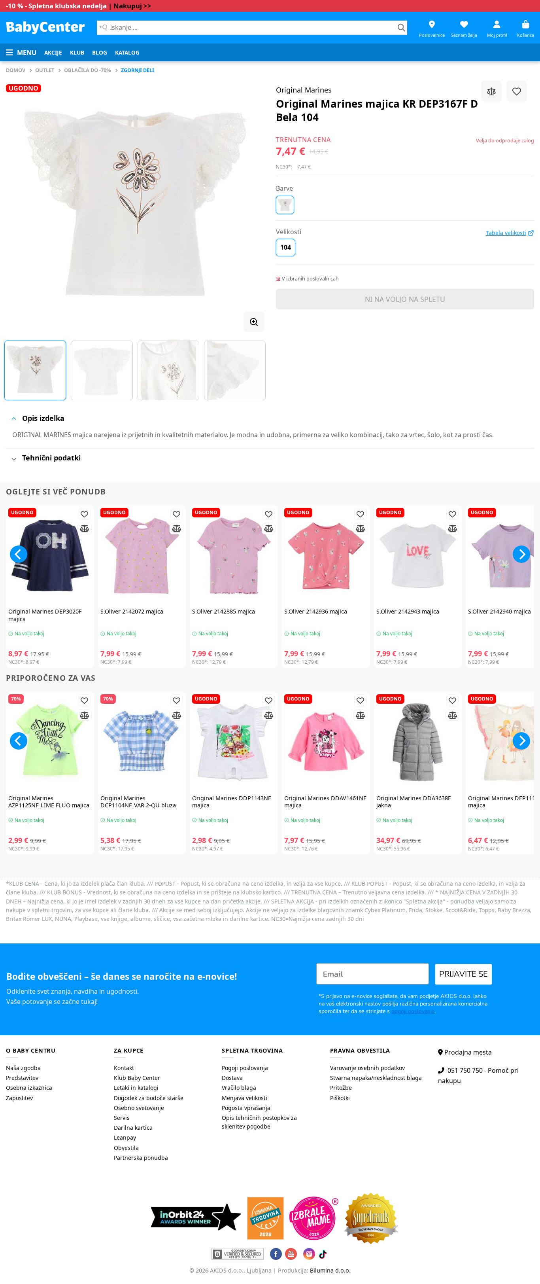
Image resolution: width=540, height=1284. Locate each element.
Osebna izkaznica (29, 1087)
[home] (45, 27)
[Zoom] (254, 322)
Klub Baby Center (137, 1077)
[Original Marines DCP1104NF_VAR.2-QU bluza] (142, 742)
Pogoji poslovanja (245, 1068)
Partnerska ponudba (141, 1157)
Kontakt (124, 1068)
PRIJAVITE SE (463, 974)
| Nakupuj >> (129, 5)
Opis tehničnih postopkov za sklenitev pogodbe (259, 1122)
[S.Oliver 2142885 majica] (234, 556)
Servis (122, 1117)
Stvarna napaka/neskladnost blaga (376, 1077)
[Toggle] (13, 418)
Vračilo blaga (239, 1087)
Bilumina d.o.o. (330, 1270)
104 (285, 247)
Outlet (44, 70)
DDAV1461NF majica (325, 802)
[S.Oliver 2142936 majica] (326, 556)
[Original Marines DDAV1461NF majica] (326, 742)
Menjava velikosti (244, 1098)
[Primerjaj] (491, 91)
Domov (15, 70)
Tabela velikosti (506, 233)
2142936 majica (315, 611)
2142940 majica (499, 611)
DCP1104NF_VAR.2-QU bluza (138, 802)
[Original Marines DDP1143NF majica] (234, 742)
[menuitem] (53, 53)
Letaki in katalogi (136, 1087)
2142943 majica (407, 611)
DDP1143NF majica (231, 802)
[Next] (249, 203)
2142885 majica (223, 611)
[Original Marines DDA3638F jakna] (418, 742)
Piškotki (340, 1098)
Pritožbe (341, 1087)
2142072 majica (131, 611)
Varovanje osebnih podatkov (367, 1068)
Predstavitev (22, 1077)
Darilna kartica (133, 1127)
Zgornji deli (137, 70)
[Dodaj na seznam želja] (516, 91)
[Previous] (21, 203)
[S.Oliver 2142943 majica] (418, 556)
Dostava (232, 1077)
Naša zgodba (23, 1068)
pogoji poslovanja (412, 1011)
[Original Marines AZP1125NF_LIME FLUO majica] (50, 742)
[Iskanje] (401, 28)
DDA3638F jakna (413, 802)
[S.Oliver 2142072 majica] (142, 556)
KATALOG (127, 52)
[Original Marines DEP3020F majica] (50, 556)
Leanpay (125, 1137)
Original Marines (304, 90)
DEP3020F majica (44, 615)
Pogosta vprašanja (246, 1108)
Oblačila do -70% (87, 70)
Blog (99, 52)
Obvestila (126, 1147)
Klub (77, 52)
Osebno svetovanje (139, 1108)
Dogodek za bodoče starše (148, 1098)
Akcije (53, 52)
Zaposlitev (19, 1098)
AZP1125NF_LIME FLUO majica (48, 802)
